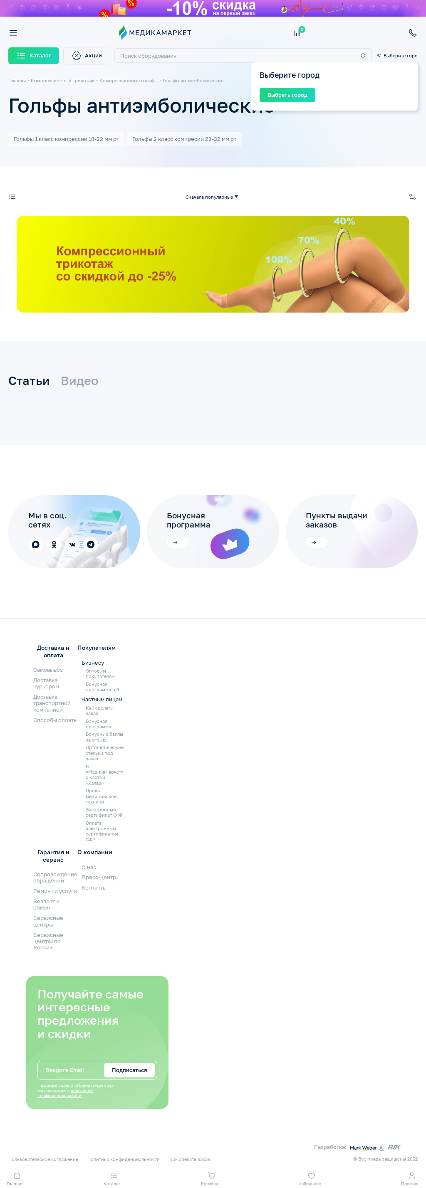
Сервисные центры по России (48, 941)
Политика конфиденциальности (123, 1159)
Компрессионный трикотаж (62, 80)
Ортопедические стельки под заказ (105, 752)
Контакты (94, 887)
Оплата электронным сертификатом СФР (102, 831)
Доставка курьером (46, 683)
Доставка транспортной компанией (52, 703)
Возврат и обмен (46, 904)
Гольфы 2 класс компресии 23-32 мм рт (184, 139)
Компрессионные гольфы (128, 80)
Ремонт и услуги (55, 890)
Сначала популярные (209, 197)
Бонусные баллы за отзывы (104, 736)
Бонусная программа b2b (103, 686)
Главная (17, 80)
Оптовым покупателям (100, 673)
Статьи (29, 380)
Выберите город (401, 55)
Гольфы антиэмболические (193, 80)
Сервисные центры (48, 920)
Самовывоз (48, 669)
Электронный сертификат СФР (104, 812)
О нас (89, 867)
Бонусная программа (98, 723)
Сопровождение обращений (55, 877)
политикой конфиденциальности (65, 1093)
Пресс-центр (99, 877)
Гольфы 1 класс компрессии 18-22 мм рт (66, 139)
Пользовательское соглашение (43, 1159)
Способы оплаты (55, 720)
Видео (79, 380)
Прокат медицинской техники (101, 796)
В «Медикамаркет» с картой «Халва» (105, 775)
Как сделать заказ (99, 710)
